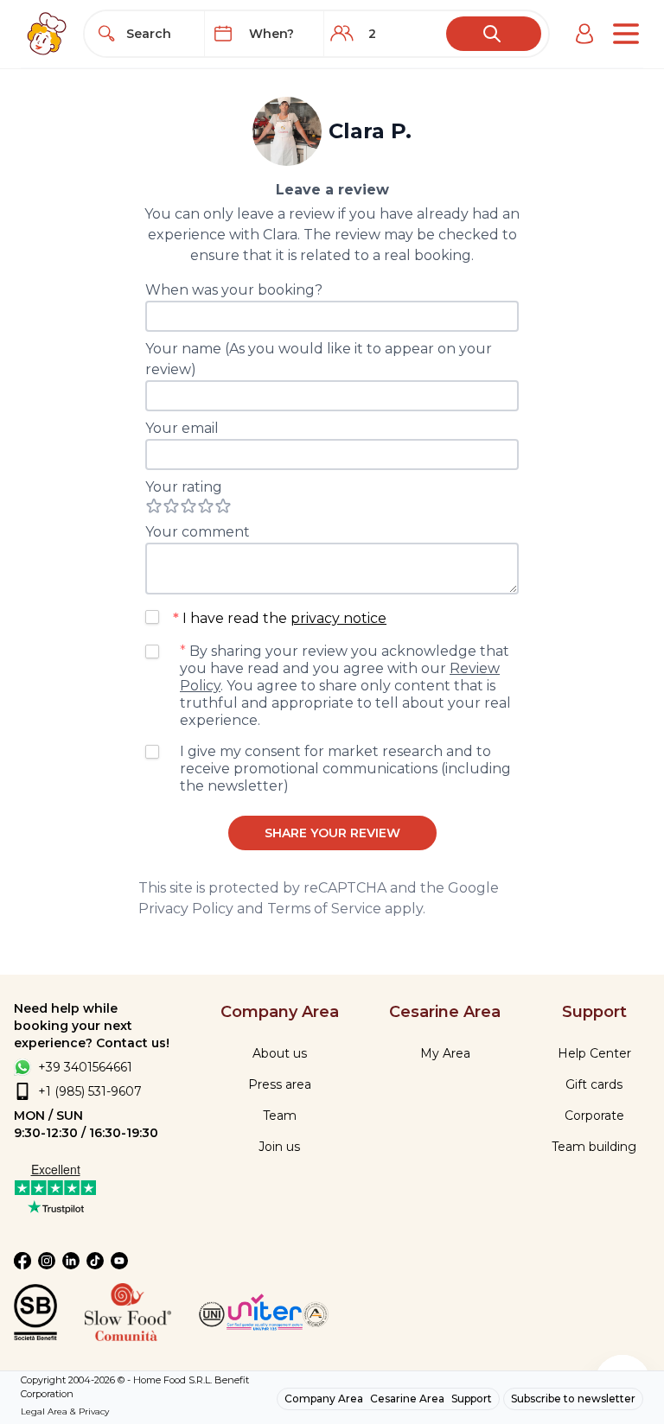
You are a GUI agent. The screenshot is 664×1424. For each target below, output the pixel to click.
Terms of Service (324, 908)
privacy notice (338, 618)
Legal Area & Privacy (65, 1411)
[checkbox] (152, 617)
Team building (594, 1146)
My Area (445, 1053)
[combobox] (160, 33)
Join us (279, 1146)
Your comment (197, 532)
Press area (279, 1084)
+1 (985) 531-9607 (90, 1091)
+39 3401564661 (85, 1067)
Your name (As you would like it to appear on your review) (318, 359)
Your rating (183, 487)
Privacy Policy (185, 908)
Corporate (594, 1115)
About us (279, 1053)
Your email (182, 428)
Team (280, 1115)
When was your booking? (233, 290)
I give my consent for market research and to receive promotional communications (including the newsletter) (345, 768)
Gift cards (593, 1084)
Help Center (594, 1053)
